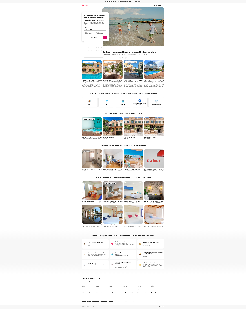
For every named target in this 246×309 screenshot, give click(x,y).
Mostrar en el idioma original (135, 1)
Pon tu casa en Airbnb (158, 5)
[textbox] (89, 33)
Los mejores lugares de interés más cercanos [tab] (105, 281)
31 (86, 55)
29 (98, 53)
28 (96, 53)
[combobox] (95, 29)
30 (101, 53)
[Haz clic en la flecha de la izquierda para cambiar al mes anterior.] (86, 37)
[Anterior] (120, 58)
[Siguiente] (126, 58)
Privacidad (93, 306)
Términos (98, 306)
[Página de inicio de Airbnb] (85, 5)
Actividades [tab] (119, 281)
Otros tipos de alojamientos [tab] (88, 281)
